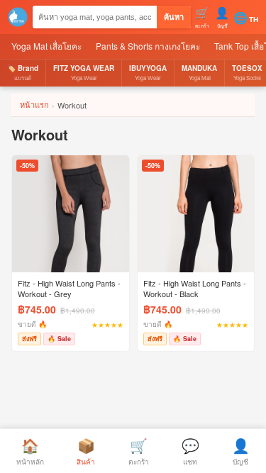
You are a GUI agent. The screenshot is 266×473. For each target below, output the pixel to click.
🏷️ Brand (22, 72)
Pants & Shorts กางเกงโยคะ (148, 46)
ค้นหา (174, 17)
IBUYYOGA (148, 72)
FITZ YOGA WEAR (83, 72)
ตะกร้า (138, 451)
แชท (190, 451)
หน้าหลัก (30, 451)
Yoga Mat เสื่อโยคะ (46, 46)
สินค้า (86, 451)
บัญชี (241, 451)
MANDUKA (199, 72)
